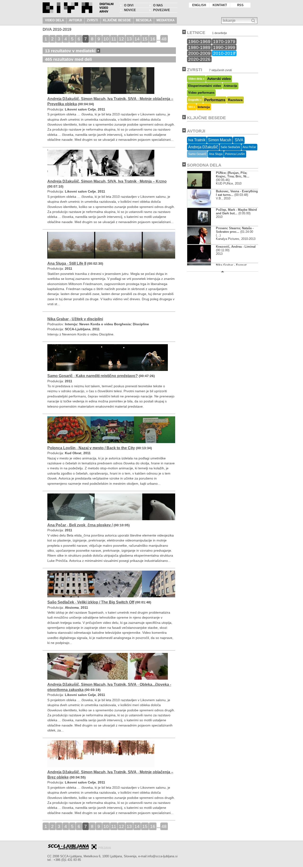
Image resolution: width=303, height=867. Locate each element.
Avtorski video (219, 79)
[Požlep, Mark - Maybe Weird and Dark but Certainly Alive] (203, 224)
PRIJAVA (104, 848)
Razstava (235, 100)
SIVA (238, 140)
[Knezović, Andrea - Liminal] (202, 261)
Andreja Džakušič (203, 147)
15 (144, 38)
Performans (214, 100)
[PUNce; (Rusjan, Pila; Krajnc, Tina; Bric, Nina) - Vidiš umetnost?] (199, 187)
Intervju (204, 107)
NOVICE (130, 10)
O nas (158, 5)
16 (152, 38)
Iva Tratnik (196, 140)
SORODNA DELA (204, 165)
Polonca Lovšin (235, 154)
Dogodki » (195, 99)
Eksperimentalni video (204, 86)
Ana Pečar (249, 147)
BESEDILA (144, 20)
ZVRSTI (92, 20)
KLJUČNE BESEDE (117, 20)
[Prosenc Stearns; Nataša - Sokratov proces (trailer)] (203, 243)
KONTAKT (220, 5)
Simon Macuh (219, 140)
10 (106, 38)
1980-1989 (199, 47)
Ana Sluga (216, 154)
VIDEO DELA (54, 20)
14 (137, 38)
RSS (240, 5)
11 (113, 38)
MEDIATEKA (165, 20)
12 (121, 38)
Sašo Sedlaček (230, 147)
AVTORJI (75, 20)
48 (164, 38)
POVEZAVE (161, 10)
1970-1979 (224, 41)
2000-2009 (199, 53)
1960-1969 (199, 41)
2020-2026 (199, 59)
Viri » (191, 106)
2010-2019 (224, 53)
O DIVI (129, 5)
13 (129, 38)
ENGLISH (199, 5)
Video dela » (196, 78)
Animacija (230, 86)
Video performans (201, 92)
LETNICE (196, 32)
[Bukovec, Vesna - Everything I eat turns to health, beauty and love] (203, 206)
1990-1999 (224, 47)
